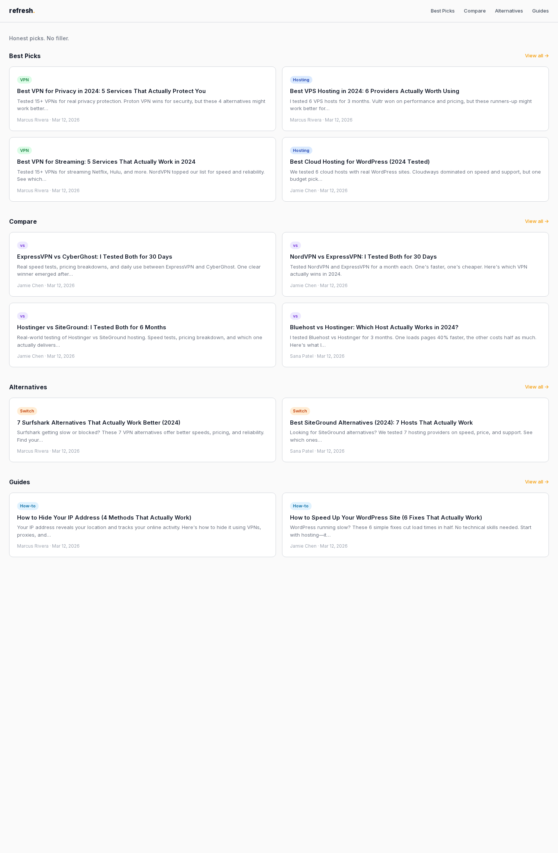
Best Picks (443, 11)
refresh (22, 10)
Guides (540, 11)
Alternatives (509, 11)
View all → (537, 55)
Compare (475, 11)
